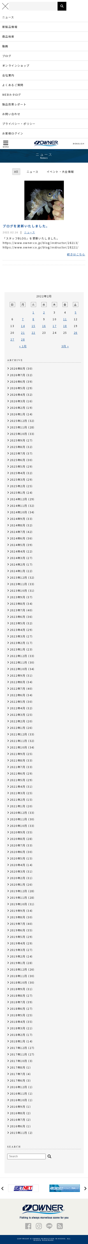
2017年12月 (18, 1048)
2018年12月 (18, 969)
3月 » (65, 346)
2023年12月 (18, 577)
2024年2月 (17, 564)
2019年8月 (17, 917)
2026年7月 (17, 375)
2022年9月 (17, 675)
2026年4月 (17, 394)
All (16, 171)
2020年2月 (17, 878)
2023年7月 (17, 610)
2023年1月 (17, 649)
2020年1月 (17, 884)
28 (23, 339)
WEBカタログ (11, 94)
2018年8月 (17, 995)
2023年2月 (17, 643)
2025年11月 (18, 427)
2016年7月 (17, 1119)
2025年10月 (18, 434)
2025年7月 (17, 453)
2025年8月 (17, 447)
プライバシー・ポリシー (18, 123)
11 (65, 319)
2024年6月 (17, 538)
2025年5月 (17, 466)
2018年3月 (17, 1028)
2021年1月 (17, 806)
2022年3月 (17, 714)
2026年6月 (17, 381)
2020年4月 (17, 865)
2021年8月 (17, 760)
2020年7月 (17, 845)
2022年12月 (18, 656)
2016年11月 (18, 1093)
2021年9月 (17, 754)
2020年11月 (18, 819)
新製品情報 (9, 27)
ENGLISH (79, 143)
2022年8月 (17, 682)
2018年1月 (17, 1041)
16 (44, 326)
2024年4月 (17, 551)
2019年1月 (17, 963)
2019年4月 (17, 943)
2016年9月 (17, 1106)
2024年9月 (17, 519)
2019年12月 (18, 891)
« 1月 (23, 346)
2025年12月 (18, 421)
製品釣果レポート (14, 104)
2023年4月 (17, 630)
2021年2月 (17, 799)
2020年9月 (17, 832)
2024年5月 (17, 545)
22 (33, 332)
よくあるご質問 (12, 85)
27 (12, 339)
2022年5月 (17, 701)
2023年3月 (17, 636)
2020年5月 (17, 858)
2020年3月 (17, 871)
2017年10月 (18, 1061)
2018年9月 (17, 989)
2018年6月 (17, 1008)
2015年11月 (18, 1133)
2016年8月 (17, 1113)
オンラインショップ (16, 65)
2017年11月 (18, 1054)
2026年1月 (17, 414)
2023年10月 (18, 590)
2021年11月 (18, 741)
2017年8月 (17, 1067)
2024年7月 (17, 532)
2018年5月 (17, 1015)
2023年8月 (17, 603)
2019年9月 (17, 910)
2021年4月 (17, 786)
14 (23, 326)
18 (65, 326)
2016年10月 (18, 1100)
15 (33, 326)
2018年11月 (18, 976)
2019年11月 (18, 897)
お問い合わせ (11, 114)
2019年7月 (17, 924)
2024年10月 (18, 512)
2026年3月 (17, 401)
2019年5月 (17, 937)
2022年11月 (18, 662)
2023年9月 (17, 597)
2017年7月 (17, 1074)
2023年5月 (17, 623)
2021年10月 (18, 747)
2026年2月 (17, 407)
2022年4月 (17, 708)
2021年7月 (17, 767)
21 (23, 332)
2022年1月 (17, 728)
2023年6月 (17, 617)
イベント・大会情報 (60, 171)
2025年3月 (17, 479)
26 (76, 332)
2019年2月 (17, 956)
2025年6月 (17, 460)
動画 (5, 46)
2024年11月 (18, 505)
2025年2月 (17, 486)
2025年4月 (17, 473)
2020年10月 (18, 826)
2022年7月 (17, 688)
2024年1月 (17, 571)
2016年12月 (18, 1087)
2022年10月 (18, 669)
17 (54, 326)
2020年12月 (18, 812)
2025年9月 (17, 440)
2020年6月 (17, 852)
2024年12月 (18, 499)
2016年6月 (17, 1126)
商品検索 (8, 36)
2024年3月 (17, 558)
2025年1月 (17, 492)
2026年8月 (17, 368)
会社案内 (8, 75)
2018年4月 (17, 1021)
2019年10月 (18, 904)
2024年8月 (17, 525)
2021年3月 (17, 793)
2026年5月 (17, 388)
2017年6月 (17, 1080)
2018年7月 (17, 1002)
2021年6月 (17, 773)
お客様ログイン (12, 133)
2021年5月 (17, 780)
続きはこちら (76, 254)
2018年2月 (17, 1035)
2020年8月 (17, 839)
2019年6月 (17, 930)
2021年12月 (18, 734)
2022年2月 (17, 721)
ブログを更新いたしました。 (26, 226)
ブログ (6, 56)
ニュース (8, 17)
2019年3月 (17, 950)
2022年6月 (17, 695)
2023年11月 (18, 584)
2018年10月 (18, 982)
